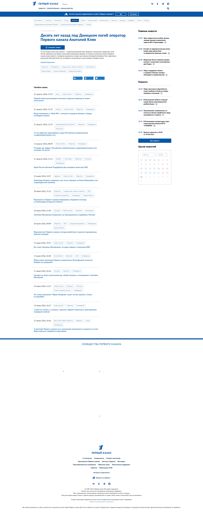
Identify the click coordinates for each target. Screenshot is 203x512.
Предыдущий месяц (140, 154)
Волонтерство (58, 256)
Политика (48, 20)
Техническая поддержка (121, 464)
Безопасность (104, 20)
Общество (75, 20)
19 (150, 173)
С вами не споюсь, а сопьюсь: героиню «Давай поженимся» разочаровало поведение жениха (65, 310)
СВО (89, 191)
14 (159, 168)
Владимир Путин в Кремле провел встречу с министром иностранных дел (157, 62)
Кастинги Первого (108, 461)
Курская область (89, 195)
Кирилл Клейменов (60, 71)
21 (159, 173)
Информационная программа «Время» (46, 24)
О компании (87, 458)
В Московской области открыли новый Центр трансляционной (155, 102)
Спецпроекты (99, 458)
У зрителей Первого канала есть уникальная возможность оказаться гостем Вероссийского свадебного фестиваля (66, 330)
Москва (88, 24)
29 (150, 160)
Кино (57, 94)
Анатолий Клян (90, 67)
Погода (146, 20)
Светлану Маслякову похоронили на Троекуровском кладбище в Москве (64, 215)
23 (167, 173)
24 (141, 177)
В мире (66, 20)
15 (163, 168)
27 (141, 160)
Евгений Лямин (46, 71)
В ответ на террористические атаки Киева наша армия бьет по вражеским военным (157, 51)
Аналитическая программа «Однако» (72, 24)
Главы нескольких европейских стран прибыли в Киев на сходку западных (156, 91)
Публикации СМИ (105, 468)
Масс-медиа (68, 159)
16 (167, 168)
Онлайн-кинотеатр (113, 458)
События (94, 468)
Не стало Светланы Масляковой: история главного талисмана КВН (62, 247)
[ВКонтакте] (78, 78)
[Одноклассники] (89, 78)
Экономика (57, 20)
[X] (100, 78)
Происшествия (92, 20)
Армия (83, 20)
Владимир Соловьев (75, 71)
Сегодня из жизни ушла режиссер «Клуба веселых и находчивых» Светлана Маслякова (66, 276)
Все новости (38, 20)
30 (154, 160)
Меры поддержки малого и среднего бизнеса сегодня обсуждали (154, 72)
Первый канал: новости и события (72, 67)
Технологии (59, 129)
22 (163, 173)
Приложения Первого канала (89, 461)
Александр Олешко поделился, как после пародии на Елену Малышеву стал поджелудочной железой (66, 181)
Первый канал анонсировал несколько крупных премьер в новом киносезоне (62, 99)
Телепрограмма (53, 8)
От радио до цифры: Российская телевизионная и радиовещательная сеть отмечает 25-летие (65, 149)
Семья (88, 321)
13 (154, 168)
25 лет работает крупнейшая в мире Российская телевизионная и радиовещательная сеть (61, 134)
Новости (42, 8)
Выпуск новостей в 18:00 (153, 133)
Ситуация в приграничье (61, 195)
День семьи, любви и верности (63, 321)
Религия (114, 20)
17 (141, 173)
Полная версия (67, 8)
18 (146, 173)
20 (154, 173)
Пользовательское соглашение (84, 464)
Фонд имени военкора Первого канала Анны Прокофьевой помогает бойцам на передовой (63, 261)
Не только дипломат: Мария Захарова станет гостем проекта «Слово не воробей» (63, 295)
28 (146, 160)
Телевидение (55, 67)
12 (150, 168)
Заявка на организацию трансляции (101, 502)
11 (146, 168)
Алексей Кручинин (48, 62)
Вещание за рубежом (103, 478)
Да (121, 14)
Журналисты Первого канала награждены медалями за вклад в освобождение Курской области (60, 200)
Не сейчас (133, 14)
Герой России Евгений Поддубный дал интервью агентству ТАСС (61, 167)
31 (159, 160)
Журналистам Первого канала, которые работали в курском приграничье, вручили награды (65, 233)
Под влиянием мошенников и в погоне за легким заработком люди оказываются (157, 113)
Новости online (67, 94)
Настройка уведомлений (101, 472)
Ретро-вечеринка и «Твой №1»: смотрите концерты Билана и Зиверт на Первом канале (63, 114)
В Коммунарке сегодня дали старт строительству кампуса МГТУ (156, 123)
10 (141, 168)
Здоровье (131, 20)
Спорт (139, 20)
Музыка (58, 109)
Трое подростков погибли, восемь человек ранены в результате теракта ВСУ (156, 40)
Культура (122, 20)
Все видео (121, 461)
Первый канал (48, 3)
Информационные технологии (65, 124)
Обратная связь (104, 464)
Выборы (58, 159)
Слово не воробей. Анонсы (62, 290)
